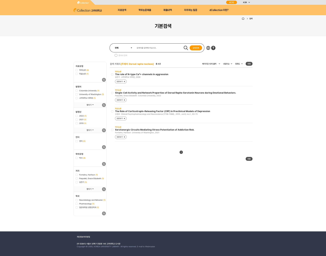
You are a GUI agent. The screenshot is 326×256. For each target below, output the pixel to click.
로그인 (231, 2)
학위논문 (84, 70)
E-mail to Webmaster (146, 246)
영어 (82, 141)
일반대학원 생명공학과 (89, 207)
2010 (82, 123)
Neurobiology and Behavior (92, 200)
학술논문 (84, 73)
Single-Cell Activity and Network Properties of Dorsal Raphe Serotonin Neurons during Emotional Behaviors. (175, 92)
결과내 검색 (122, 55)
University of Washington (91, 94)
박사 (82, 158)
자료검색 (122, 10)
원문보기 (120, 81)
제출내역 (167, 10)
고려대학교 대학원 (87, 98)
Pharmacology (86, 203)
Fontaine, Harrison (88, 174)
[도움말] (213, 48)
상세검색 (196, 48)
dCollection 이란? (219, 10)
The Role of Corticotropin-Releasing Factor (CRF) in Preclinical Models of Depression (162, 111)
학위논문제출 (145, 10)
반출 (249, 159)
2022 (82, 115)
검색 (251, 18)
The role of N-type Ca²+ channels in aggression (141, 74)
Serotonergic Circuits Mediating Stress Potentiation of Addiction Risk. (154, 129)
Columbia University (89, 90)
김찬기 (83, 182)
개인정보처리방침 (83, 236)
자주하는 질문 (190, 10)
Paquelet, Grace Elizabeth (91, 178)
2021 (82, 119)
